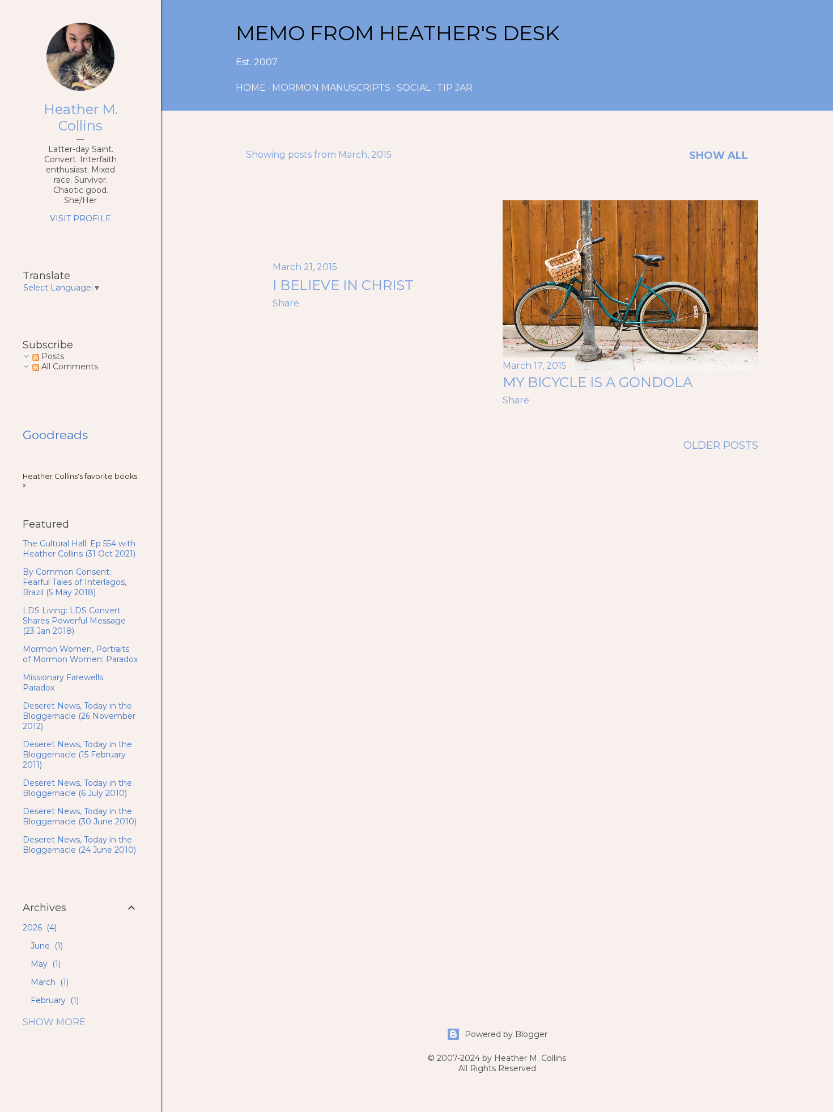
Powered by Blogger (506, 1034)
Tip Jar (455, 87)
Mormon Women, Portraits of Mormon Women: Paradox (80, 654)
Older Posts (720, 445)
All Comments (68, 366)
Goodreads (55, 435)
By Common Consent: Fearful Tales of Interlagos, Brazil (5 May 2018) (74, 582)
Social (414, 87)
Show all (718, 155)
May (44, 964)
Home (251, 87)
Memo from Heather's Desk (397, 32)
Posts (51, 356)
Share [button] (286, 303)
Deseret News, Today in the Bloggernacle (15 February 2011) (77, 754)
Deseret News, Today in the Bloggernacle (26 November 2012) (79, 716)
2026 (38, 928)
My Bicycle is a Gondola (597, 382)
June (46, 946)
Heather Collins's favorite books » (80, 480)
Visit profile (80, 218)
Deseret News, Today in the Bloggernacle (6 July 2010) (77, 788)
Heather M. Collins (81, 117)
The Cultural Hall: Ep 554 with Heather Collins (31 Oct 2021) (79, 548)
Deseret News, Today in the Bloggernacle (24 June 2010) (79, 845)
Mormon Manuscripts (331, 87)
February (53, 1000)
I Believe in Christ (343, 285)
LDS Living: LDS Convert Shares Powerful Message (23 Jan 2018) (74, 620)
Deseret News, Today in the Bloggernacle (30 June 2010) (80, 816)
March (48, 982)
